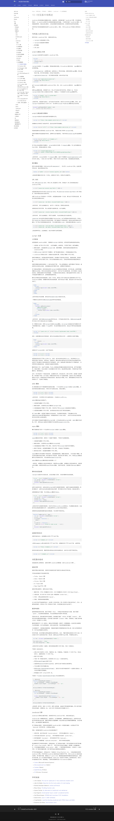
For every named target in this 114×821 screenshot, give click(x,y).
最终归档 (36, 5)
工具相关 (24, 5)
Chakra (36, 762)
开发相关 (30, 5)
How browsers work (51, 802)
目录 (86, 11)
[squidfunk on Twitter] (56, 814)
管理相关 (47, 5)
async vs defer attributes (48, 797)
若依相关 (53, 5)
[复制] (80, 58)
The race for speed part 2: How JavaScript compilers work (58, 780)
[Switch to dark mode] (63, 1)
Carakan (36, 767)
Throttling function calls (48, 788)
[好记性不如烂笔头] (15, 1)
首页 (15, 5)
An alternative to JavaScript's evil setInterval (55, 790)
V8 (35, 772)
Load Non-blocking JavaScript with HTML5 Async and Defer (58, 800)
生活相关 (41, 5)
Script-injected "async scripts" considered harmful (55, 793)
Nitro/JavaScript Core (40, 765)
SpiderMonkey (38, 770)
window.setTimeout (55, 785)
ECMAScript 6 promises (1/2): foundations (56, 795)
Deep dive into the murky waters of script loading (56, 783)
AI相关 (19, 5)
